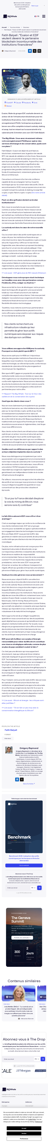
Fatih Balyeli (11, 730)
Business (26, 27)
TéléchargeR (24, 865)
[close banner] (44, 5)
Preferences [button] (38, 1122)
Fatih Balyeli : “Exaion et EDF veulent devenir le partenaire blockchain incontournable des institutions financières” (25, 30)
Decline (24, 1133)
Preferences (24, 1139)
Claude (18, 103)
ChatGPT (9, 103)
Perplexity (27, 103)
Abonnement (29, 1106)
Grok (35, 103)
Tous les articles (15, 27)
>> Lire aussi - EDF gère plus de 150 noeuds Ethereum (24, 273)
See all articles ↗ (29, 784)
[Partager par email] (39, 51)
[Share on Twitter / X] (22, 779)
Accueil (4, 27)
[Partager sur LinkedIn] (30, 51)
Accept (24, 1128)
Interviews (7, 738)
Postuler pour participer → (22, 937)
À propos (4, 1106)
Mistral (8, 106)
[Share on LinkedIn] (17, 779)
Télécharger (34, 6)
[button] (37, 16)
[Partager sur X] (35, 51)
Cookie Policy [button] (32, 1119)
